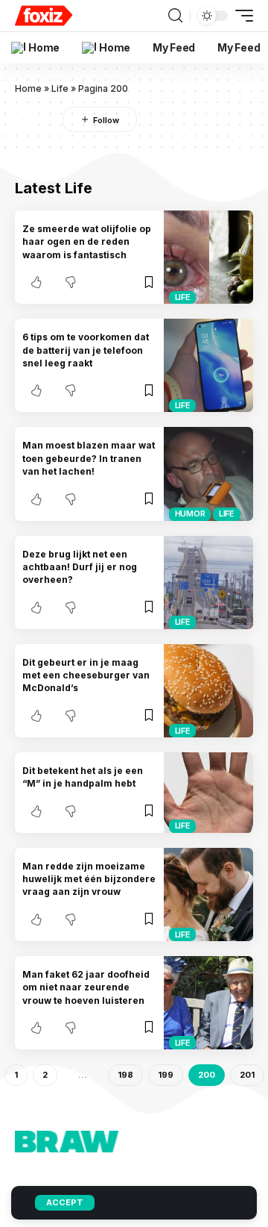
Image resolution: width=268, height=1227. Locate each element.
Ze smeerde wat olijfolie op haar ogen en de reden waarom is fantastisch (86, 241)
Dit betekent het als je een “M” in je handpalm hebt (82, 777)
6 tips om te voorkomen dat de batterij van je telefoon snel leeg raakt (85, 350)
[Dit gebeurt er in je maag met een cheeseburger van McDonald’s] (208, 690)
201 (247, 1075)
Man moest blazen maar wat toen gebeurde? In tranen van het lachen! (88, 458)
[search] (175, 16)
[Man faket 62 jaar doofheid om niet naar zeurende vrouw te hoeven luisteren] (208, 1002)
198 (125, 1075)
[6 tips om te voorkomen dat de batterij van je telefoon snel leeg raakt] (208, 365)
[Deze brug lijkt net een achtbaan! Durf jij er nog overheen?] (208, 582)
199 (165, 1075)
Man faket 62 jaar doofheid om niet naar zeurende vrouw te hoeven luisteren (86, 987)
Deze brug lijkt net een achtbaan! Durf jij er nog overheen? (79, 567)
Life (59, 88)
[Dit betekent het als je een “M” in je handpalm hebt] (208, 792)
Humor (190, 513)
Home (28, 88)
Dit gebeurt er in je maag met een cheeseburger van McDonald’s (86, 675)
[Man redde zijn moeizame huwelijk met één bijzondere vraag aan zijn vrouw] (208, 894)
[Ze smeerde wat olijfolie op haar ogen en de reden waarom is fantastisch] (208, 257)
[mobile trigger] (240, 16)
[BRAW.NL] (43, 15)
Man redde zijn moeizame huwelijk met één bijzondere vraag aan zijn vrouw (89, 879)
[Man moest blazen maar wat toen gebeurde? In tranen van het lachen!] (208, 473)
